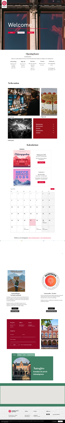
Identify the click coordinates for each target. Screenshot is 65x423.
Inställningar (55, 421)
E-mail (23, 334)
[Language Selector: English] (54, 1)
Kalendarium (32, 144)
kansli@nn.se (36, 415)
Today (52, 188)
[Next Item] (62, 253)
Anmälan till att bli (40, 371)
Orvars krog (11, 117)
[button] (31, 5)
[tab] (14, 354)
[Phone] (53, 124)
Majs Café (43, 117)
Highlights (22, 149)
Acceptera (60, 421)
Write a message (13, 339)
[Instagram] (49, 414)
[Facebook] (47, 414)
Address (21, 322)
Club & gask (11, 140)
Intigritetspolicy (6, 421)
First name (12, 334)
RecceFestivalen (41, 174)
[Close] (63, 421)
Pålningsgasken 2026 (41, 154)
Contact (35, 411)
